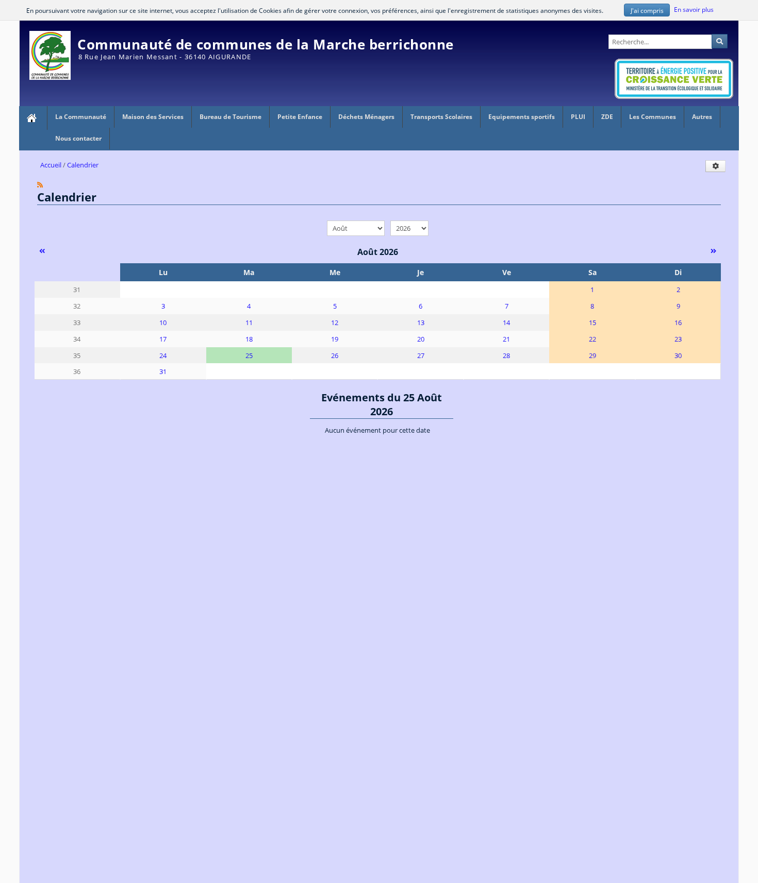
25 (249, 355)
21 (506, 339)
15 (592, 322)
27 (420, 355)
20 (420, 339)
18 (249, 339)
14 (506, 322)
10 (163, 322)
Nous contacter (78, 138)
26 (334, 355)
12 (334, 322)
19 (334, 339)
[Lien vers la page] (33, 118)
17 (163, 339)
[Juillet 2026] (42, 251)
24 (163, 355)
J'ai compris (647, 10)
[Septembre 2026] (714, 251)
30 (678, 355)
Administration (715, 25)
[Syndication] (40, 184)
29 (592, 355)
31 (163, 371)
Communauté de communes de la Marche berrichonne (265, 44)
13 (420, 322)
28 (506, 355)
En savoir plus (694, 9)
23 (678, 339)
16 (678, 322)
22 (592, 339)
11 (249, 322)
